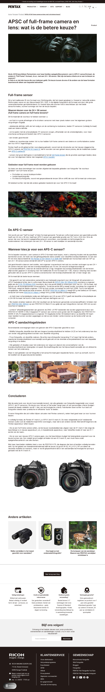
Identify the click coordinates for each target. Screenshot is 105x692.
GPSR (42, 668)
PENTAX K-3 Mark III (58, 290)
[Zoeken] (80, 7)
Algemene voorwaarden (49, 676)
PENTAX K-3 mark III (31, 149)
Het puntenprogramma (48, 662)
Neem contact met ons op (20, 673)
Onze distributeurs (47, 659)
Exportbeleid (45, 665)
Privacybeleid (45, 673)
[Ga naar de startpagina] (14, 6)
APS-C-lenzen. (49, 157)
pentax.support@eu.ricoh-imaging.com (21, 676)
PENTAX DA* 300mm (20, 304)
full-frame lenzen (58, 155)
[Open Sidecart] (85, 7)
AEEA (42, 679)
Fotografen (76, 668)
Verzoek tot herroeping (48, 684)
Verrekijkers (74, 523)
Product (21, 14)
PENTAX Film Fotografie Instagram (84, 673)
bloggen (15, 14)
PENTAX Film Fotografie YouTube (84, 671)
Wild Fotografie (78, 662)
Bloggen (76, 665)
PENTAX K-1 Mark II (32, 292)
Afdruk (43, 671)
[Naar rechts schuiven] (82, 1)
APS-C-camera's (18, 151)
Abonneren (67, 639)
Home (10, 14)
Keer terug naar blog (52, 574)
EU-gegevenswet (46, 682)
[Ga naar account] (82, 7)
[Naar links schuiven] (22, 1)
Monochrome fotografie (81, 659)
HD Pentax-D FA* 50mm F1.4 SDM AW (46, 259)
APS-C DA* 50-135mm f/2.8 (66, 282)
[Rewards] (10, 686)
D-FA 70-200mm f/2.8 (26, 284)
